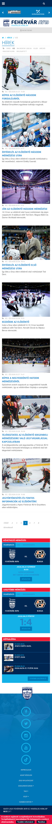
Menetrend (27, 30)
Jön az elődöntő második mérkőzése (24, 209)
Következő (8, 527)
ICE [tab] (18, 545)
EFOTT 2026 (20, 657)
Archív (42, 48)
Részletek (26, 579)
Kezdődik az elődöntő (15, 321)
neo (7, 811)
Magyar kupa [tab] (29, 545)
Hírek (9, 38)
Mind (8, 48)
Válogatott (21, 51)
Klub (35, 48)
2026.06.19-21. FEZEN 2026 (26, 668)
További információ (25, 822)
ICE (14, 48)
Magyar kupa (9, 51)
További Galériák (37, 679)
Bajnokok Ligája (24, 48)
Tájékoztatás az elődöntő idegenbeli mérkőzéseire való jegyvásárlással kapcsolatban (25, 438)
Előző (6, 523)
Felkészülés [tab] (8, 545)
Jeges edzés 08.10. (23, 646)
